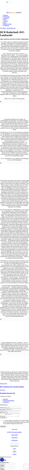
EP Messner (15, 440)
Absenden (3, 426)
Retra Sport (14, 437)
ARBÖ (14, 451)
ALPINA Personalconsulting (14, 432)
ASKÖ (14, 454)
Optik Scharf (14, 435)
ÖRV (14, 448)
